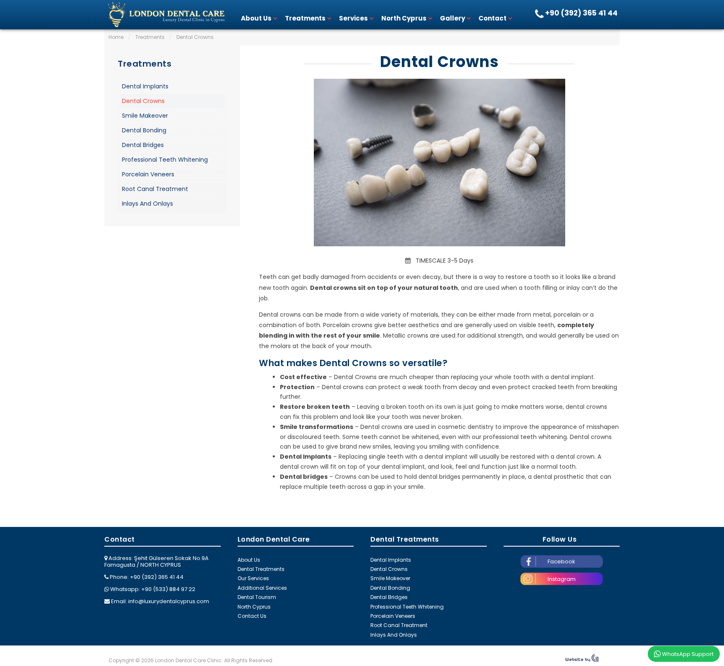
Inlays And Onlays (147, 203)
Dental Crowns (439, 62)
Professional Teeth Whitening (165, 159)
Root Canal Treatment (155, 189)
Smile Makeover (145, 115)
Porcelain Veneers (148, 174)
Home (116, 37)
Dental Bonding (144, 130)
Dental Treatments (261, 569)
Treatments (305, 18)
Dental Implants (145, 86)
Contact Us (252, 616)
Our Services (253, 578)
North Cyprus (404, 18)
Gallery (452, 18)
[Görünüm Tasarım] (582, 660)
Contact (492, 18)
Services (353, 18)
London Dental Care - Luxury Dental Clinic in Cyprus (165, 14)
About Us (256, 18)
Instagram (562, 579)
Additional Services (262, 587)
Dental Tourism (257, 597)
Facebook (561, 561)
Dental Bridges (143, 145)
